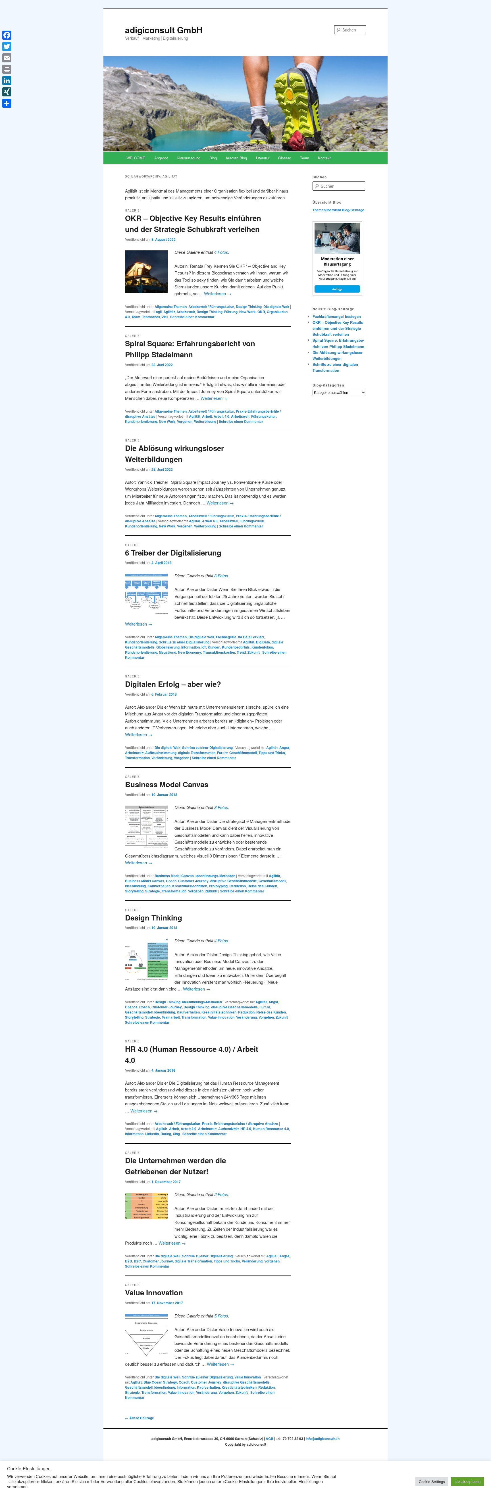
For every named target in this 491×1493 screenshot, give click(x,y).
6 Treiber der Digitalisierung (173, 552)
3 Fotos (221, 807)
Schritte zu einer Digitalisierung (184, 642)
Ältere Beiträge (139, 1417)
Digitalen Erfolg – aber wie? (173, 684)
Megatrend (167, 652)
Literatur (262, 158)
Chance (131, 1007)
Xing (176, 1133)
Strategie (152, 891)
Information (190, 647)
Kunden (214, 647)
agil (159, 311)
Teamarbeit (151, 316)
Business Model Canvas (166, 784)
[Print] (7, 69)
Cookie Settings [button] (432, 1481)
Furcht (222, 752)
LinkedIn (152, 1133)
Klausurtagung (188, 158)
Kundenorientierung (141, 421)
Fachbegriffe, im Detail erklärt (240, 636)
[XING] (7, 92)
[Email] (7, 58)
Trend (241, 652)
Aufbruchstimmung (160, 752)
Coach (171, 880)
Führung (231, 311)
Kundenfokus (262, 647)
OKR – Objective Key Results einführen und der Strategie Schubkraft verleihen (338, 328)
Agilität (169, 311)
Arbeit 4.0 (221, 416)
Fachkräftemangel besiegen (337, 316)
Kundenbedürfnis (236, 647)
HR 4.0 (245, 1128)
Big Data (263, 642)
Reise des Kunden (262, 885)
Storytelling (134, 891)
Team (304, 158)
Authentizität (228, 1128)
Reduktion (237, 885)
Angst (284, 747)
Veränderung (161, 757)
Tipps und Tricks (272, 752)
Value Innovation (221, 1017)
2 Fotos (221, 1194)
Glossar (284, 158)
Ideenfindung (135, 885)
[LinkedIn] (7, 80)
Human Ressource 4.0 (271, 1128)
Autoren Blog (236, 158)
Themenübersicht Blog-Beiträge (338, 209)
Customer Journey (193, 880)
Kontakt (324, 158)
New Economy (189, 652)
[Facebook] (7, 35)
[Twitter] (7, 46)
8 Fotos (221, 575)
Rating (166, 1133)
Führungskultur (263, 416)
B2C (137, 1261)
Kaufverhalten (158, 885)
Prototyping (218, 885)
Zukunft (253, 652)
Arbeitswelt (185, 311)
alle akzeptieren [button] (467, 1481)
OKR (261, 311)
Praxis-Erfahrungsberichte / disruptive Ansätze (240, 1123)
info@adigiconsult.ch (323, 1438)
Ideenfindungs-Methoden (215, 875)
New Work (247, 311)
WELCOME (135, 158)
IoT (203, 647)
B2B (128, 1261)
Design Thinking (249, 306)
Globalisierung (168, 647)
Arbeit (207, 416)
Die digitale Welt (276, 306)
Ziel (165, 316)
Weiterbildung (205, 421)
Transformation (137, 757)
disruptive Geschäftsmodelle (233, 880)
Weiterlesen (217, 293)
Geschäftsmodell (243, 752)
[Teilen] (7, 103)
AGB (269, 1438)
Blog (213, 158)
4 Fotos (221, 252)
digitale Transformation (196, 752)
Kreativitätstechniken (189, 885)
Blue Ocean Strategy (160, 1382)
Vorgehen (184, 421)
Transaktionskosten (219, 652)
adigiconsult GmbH (164, 30)
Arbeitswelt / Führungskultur (211, 306)
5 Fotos (221, 1316)
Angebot (161, 158)
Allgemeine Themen (171, 306)
